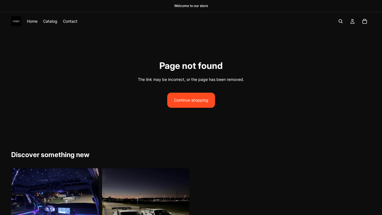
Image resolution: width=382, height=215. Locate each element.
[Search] (340, 21)
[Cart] (365, 21)
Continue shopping (191, 100)
